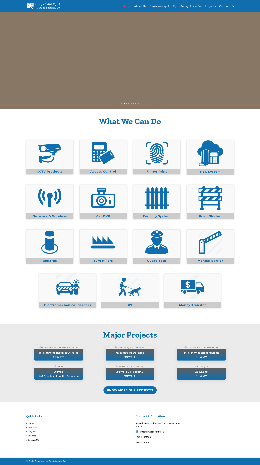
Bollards (50, 261)
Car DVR (103, 216)
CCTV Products (50, 171)
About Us (140, 6)
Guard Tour (157, 261)
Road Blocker (210, 216)
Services (32, 436)
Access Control (103, 171)
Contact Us (226, 6)
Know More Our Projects (130, 390)
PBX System (210, 171)
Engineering (158, 6)
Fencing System (156, 216)
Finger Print (156, 171)
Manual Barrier (210, 261)
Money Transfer (191, 6)
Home (127, 6)
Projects (210, 6)
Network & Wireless (50, 216)
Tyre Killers (103, 261)
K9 (174, 6)
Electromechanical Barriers (67, 305)
